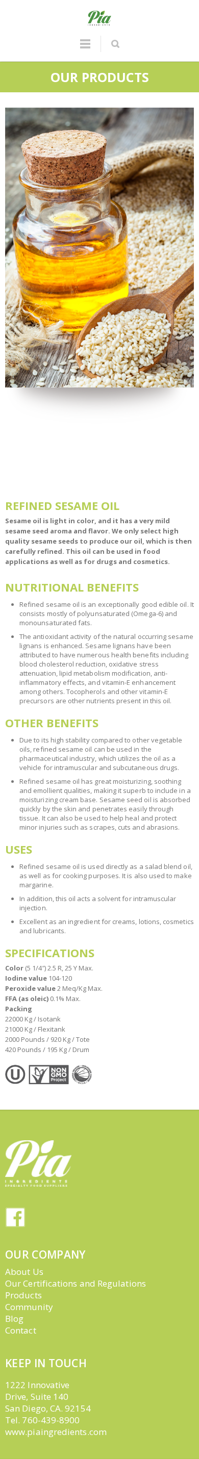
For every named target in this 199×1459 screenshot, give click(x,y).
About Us (24, 1271)
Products (23, 1295)
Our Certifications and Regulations (75, 1283)
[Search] (115, 44)
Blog (14, 1318)
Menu (85, 48)
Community (29, 1307)
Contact (20, 1330)
